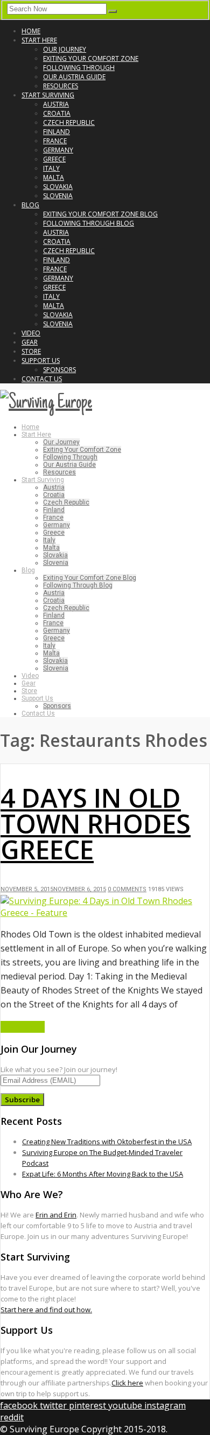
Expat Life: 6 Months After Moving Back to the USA (102, 1174)
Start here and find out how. (46, 1309)
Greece (54, 159)
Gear (30, 342)
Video (31, 333)
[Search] (112, 11)
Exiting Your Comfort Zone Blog (100, 214)
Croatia (57, 113)
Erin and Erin (56, 1215)
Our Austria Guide (74, 76)
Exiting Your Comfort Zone (90, 58)
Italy (51, 168)
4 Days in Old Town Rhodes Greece (96, 823)
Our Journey (64, 49)
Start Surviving (48, 95)
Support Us (41, 360)
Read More (23, 1027)
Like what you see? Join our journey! (59, 1069)
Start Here (39, 40)
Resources (60, 85)
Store (31, 351)
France (55, 140)
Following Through (79, 67)
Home (31, 31)
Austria (56, 104)
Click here (127, 1383)
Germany (58, 150)
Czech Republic (69, 122)
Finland (56, 131)
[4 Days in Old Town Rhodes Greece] (105, 913)
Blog (30, 204)
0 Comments (127, 889)
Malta (53, 177)
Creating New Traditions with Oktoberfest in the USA (107, 1141)
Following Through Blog (88, 223)
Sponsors (59, 369)
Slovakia (58, 186)
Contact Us (42, 378)
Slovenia (58, 195)
